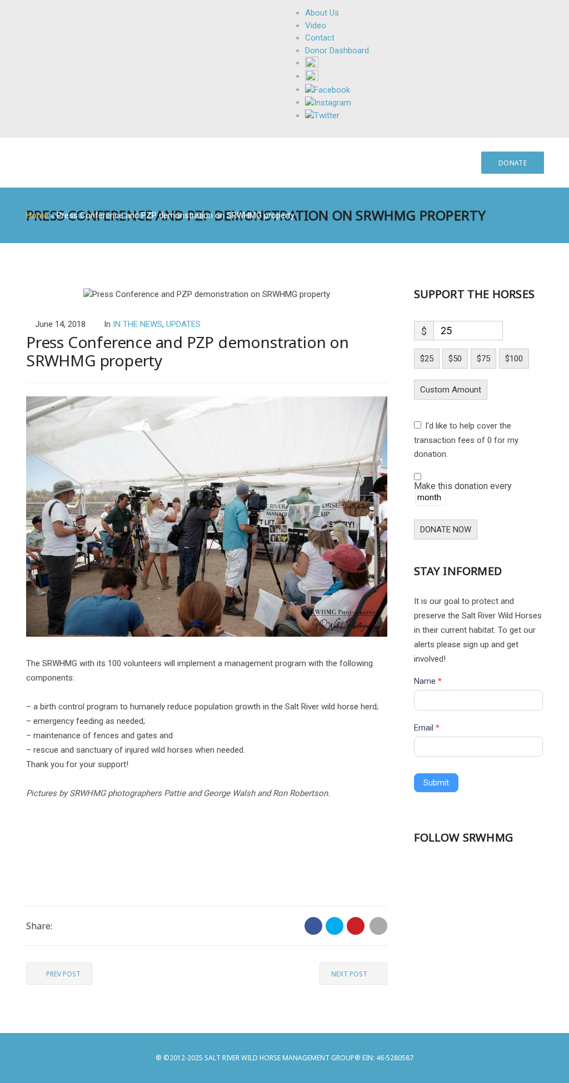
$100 (514, 359)
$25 (426, 359)
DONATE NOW (445, 530)
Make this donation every (463, 486)
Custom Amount (450, 390)
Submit (436, 782)
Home (37, 215)
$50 (455, 359)
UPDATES (183, 324)
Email (427, 728)
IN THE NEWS (137, 324)
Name (428, 681)
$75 (483, 359)
